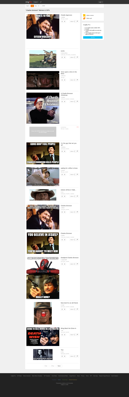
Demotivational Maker (63, 375)
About (78, 375)
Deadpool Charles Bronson (70, 257)
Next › (59, 366)
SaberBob (63, 17)
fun (27, 5)
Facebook (54, 379)
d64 (62, 330)
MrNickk (63, 207)
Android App (64, 379)
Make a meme (90, 15)
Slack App (95, 375)
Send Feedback (114, 375)
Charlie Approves (66, 15)
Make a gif (89, 18)
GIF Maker (19, 375)
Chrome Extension (73, 379)
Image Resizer (72, 375)
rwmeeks (63, 170)
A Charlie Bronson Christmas (67, 94)
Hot (32, 5)
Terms (87, 375)
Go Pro (93, 37)
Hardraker (63, 97)
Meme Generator (27, 375)
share (71, 21)
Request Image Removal (104, 375)
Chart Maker (54, 375)
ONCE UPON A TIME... (68, 190)
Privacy (82, 375)
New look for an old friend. (69, 303)
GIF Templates (47, 375)
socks (63, 51)
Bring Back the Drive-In (68, 328)
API (91, 375)
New (36, 5)
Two (62, 350)
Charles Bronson (66, 205)
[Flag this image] (77, 21)
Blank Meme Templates (37, 375)
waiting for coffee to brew (69, 168)
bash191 (63, 235)
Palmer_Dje (63, 75)
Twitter (59, 379)
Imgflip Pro (13, 375)
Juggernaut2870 (64, 259)
